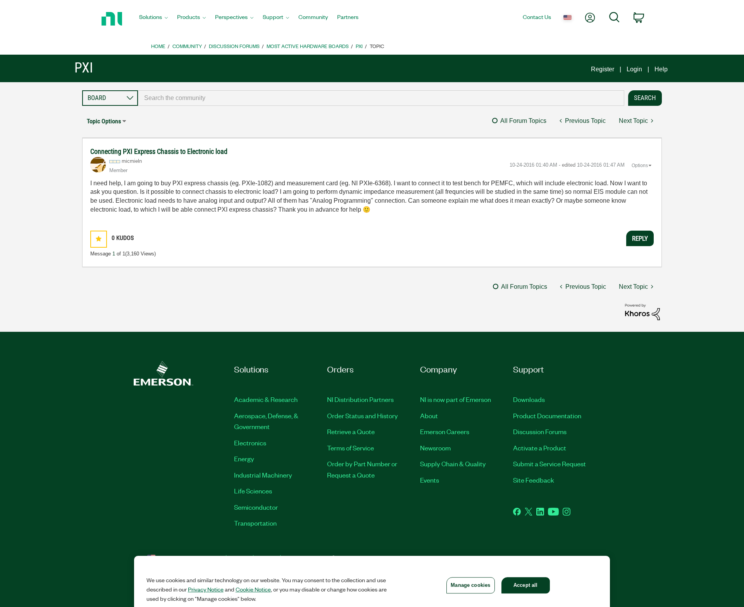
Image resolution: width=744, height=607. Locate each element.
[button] (99, 239)
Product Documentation (547, 415)
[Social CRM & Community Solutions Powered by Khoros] (642, 311)
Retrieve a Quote (351, 431)
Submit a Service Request (549, 463)
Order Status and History (362, 415)
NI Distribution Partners (360, 399)
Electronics (250, 442)
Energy (244, 458)
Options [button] (640, 165)
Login (634, 69)
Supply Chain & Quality (453, 463)
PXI (359, 46)
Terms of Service (350, 447)
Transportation (255, 523)
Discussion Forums (234, 46)
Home (158, 46)
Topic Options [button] (104, 121)
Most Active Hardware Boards (308, 46)
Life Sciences (253, 490)
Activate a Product (539, 447)
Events (429, 480)
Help (661, 69)
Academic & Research (266, 399)
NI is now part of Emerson (455, 399)
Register (602, 69)
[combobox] (381, 98)
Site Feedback (533, 480)
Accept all (525, 585)
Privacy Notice (206, 589)
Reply (640, 238)
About (429, 415)
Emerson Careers (444, 431)
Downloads (529, 399)
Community (187, 46)
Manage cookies (470, 585)
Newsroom (435, 447)
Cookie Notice (253, 589)
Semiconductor (256, 507)
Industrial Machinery (263, 475)
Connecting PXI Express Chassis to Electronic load (158, 151)
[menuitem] (153, 19)
